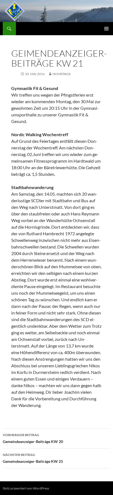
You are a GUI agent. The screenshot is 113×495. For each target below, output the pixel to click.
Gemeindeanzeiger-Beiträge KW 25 (33, 458)
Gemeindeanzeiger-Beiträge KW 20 (33, 438)
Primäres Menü (106, 28)
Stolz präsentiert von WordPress (26, 488)
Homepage (61, 74)
